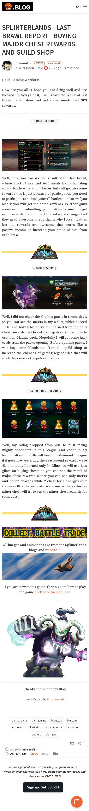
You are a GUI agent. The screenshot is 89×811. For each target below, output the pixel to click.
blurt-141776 (19, 720)
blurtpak (72, 720)
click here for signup (51, 592)
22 (47, 754)
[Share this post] (79, 743)
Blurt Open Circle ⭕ (33, 68)
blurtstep (56, 720)
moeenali (21, 63)
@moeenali (55, 699)
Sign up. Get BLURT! (43, 787)
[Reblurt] (72, 743)
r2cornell (73, 727)
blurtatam (51, 734)
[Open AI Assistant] (77, 802)
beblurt (36, 734)
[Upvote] (7, 754)
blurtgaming (39, 720)
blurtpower (17, 727)
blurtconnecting (54, 727)
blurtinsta (34, 727)
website (51, 550)
